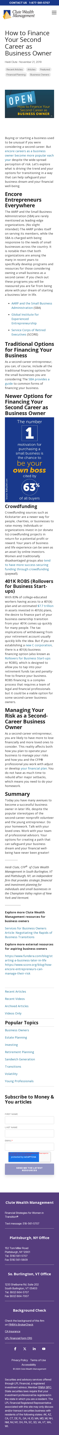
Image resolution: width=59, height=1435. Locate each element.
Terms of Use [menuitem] (38, 1360)
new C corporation (39, 645)
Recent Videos (15, 999)
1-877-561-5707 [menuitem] (39, 2)
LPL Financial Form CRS (18, 1338)
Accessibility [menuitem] (29, 1364)
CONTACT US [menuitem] (18, 2)
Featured (45, 69)
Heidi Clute (11, 62)
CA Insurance (12, 1331)
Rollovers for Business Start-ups (27, 658)
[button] (54, 12)
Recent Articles (15, 69)
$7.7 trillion (45, 606)
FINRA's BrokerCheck (21, 1324)
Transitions (13, 1066)
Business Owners (39, 74)
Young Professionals (19, 1081)
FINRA (41, 1387)
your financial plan (34, 768)
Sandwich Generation (20, 1059)
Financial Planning (16, 74)
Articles (32, 69)
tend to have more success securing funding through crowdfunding (27, 564)
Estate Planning (16, 1037)
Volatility (11, 1074)
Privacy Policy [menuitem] (20, 1360)
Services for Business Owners (25, 928)
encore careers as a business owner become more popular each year (29, 155)
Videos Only (13, 1013)
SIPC (48, 1387)
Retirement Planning (19, 1052)
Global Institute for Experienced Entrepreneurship (25, 319)
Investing (11, 1045)
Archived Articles (17, 1006)
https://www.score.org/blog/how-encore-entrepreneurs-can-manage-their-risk (28, 969)
